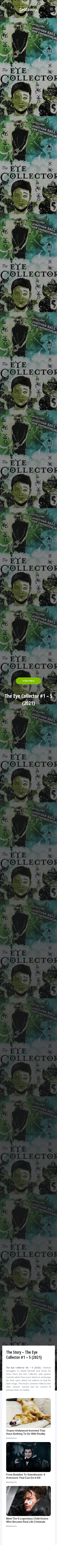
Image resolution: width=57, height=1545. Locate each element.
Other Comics (28, 680)
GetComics (28, 9)
